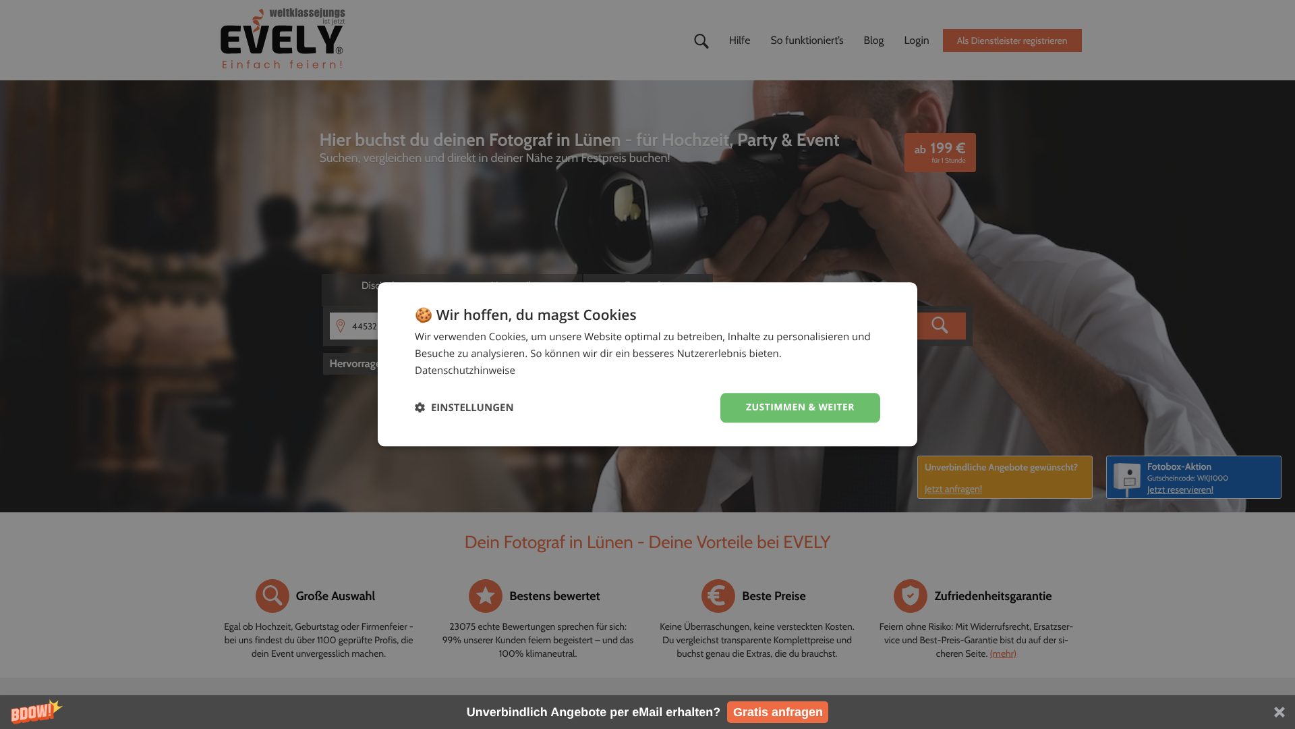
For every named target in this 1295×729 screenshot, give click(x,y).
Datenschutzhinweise (465, 370)
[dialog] (647, 364)
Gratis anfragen (778, 712)
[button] (647, 712)
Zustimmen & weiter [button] (800, 407)
